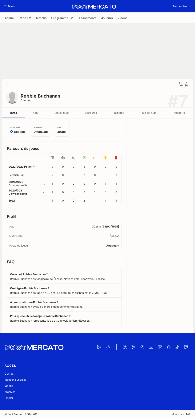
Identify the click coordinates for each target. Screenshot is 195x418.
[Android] (99, 347)
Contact (9, 373)
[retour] (8, 84)
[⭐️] (186, 84)
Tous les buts (148, 112)
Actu (35, 112)
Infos (13, 112)
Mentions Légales (15, 379)
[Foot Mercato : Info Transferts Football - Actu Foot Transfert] (94, 6)
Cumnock (27, 100)
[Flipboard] (160, 347)
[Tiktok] (177, 347)
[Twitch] (186, 347)
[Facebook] (125, 347)
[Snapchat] (168, 347)
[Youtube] (151, 347)
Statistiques (61, 112)
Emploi (9, 398)
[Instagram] (142, 347)
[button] (9, 6)
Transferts (178, 112)
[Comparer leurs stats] (180, 84)
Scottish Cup (17, 175)
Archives (10, 391)
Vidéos (9, 385)
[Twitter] (133, 347)
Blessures (91, 112)
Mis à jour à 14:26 (181, 414)
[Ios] (108, 347)
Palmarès (118, 112)
